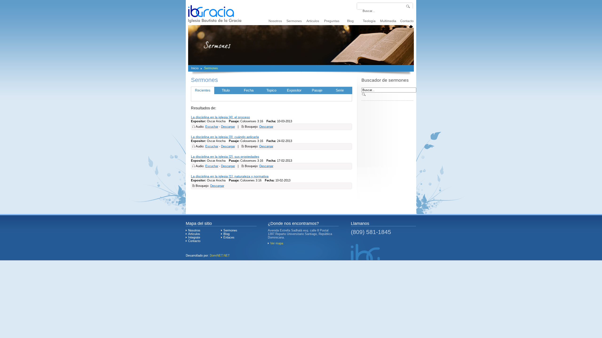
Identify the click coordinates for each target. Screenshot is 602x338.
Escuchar (211, 126)
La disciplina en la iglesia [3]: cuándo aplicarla (225, 137)
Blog (350, 21)
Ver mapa (276, 243)
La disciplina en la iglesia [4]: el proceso (220, 117)
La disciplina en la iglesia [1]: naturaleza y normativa (230, 176)
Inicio (194, 68)
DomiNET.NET (220, 255)
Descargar (228, 126)
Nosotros (275, 21)
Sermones (294, 21)
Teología (369, 21)
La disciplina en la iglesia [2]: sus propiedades (225, 156)
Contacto (407, 21)
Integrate (194, 237)
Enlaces (228, 237)
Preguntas (331, 21)
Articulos (312, 21)
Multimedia (388, 21)
